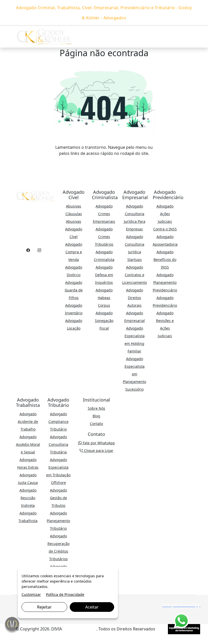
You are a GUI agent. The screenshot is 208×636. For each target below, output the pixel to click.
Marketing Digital (79, 629)
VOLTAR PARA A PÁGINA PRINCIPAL (104, 163)
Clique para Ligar (98, 450)
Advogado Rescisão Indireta (28, 498)
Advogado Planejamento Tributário (58, 521)
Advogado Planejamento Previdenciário (165, 282)
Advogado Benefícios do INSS (164, 259)
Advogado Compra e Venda (73, 252)
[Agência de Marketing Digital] (184, 628)
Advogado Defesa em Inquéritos (104, 275)
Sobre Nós (96, 408)
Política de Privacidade (65, 594)
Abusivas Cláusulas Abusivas (73, 214)
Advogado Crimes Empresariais (104, 214)
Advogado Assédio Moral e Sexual (28, 444)
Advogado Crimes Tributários (104, 237)
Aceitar (92, 607)
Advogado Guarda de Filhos (74, 290)
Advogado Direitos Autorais (134, 298)
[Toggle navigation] (187, 37)
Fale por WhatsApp (98, 442)
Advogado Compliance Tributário (58, 421)
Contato (96, 423)
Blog (96, 415)
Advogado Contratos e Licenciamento (134, 275)
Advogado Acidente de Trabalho (28, 421)
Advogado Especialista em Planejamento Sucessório (134, 374)
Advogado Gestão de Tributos (58, 498)
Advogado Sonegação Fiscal (104, 320)
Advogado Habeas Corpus (104, 298)
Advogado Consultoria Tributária (58, 444)
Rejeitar (44, 607)
